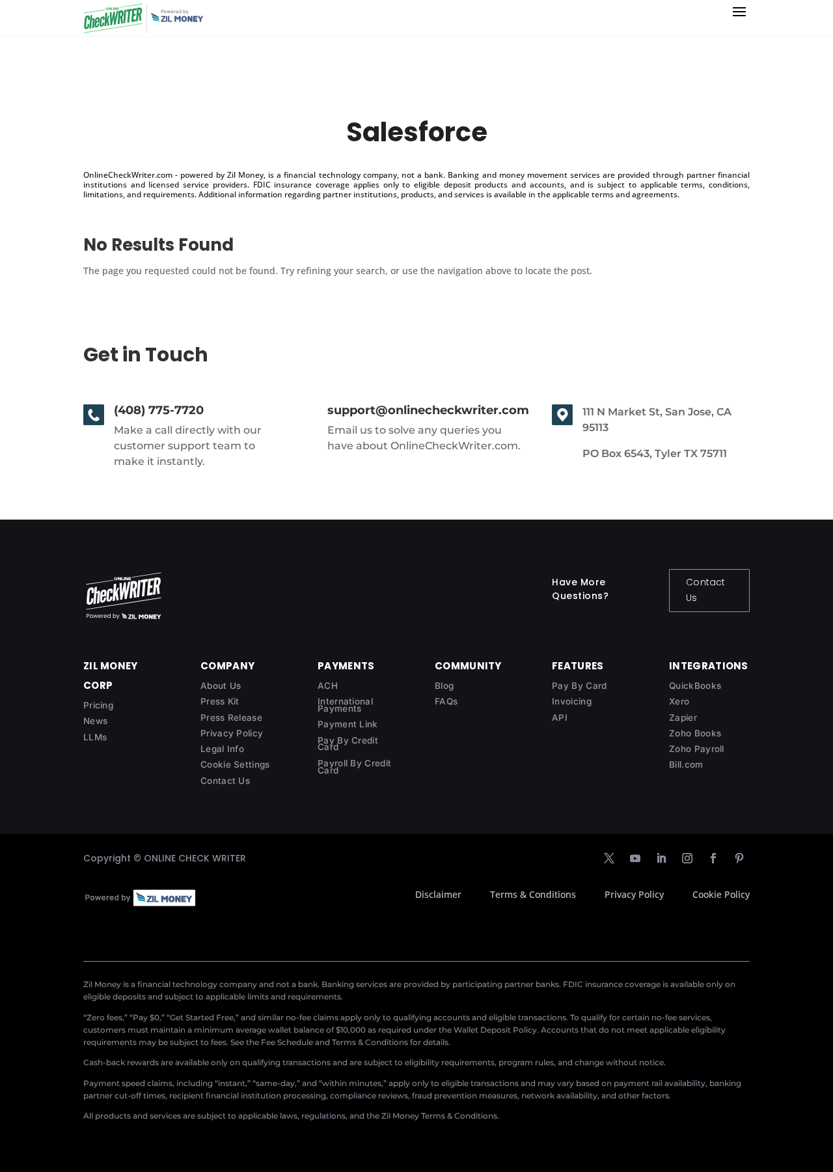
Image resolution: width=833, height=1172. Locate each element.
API (559, 717)
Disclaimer (438, 894)
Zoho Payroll (696, 749)
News (95, 721)
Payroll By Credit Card (354, 766)
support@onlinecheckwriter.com (428, 410)
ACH (328, 685)
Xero (679, 701)
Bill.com (686, 764)
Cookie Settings (235, 764)
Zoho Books (695, 733)
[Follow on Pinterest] (739, 858)
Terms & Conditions (533, 894)
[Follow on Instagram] (687, 858)
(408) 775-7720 (159, 410)
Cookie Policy (721, 894)
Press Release (231, 717)
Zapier (683, 717)
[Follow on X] (609, 858)
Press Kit (219, 701)
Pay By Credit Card (348, 744)
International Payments (345, 705)
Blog (444, 685)
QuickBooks (695, 685)
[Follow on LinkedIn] (661, 858)
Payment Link (348, 724)
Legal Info (222, 749)
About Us (220, 685)
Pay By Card (579, 685)
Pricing (98, 705)
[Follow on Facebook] (713, 858)
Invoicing (572, 701)
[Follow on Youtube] (635, 858)
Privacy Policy (231, 733)
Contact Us (705, 590)
